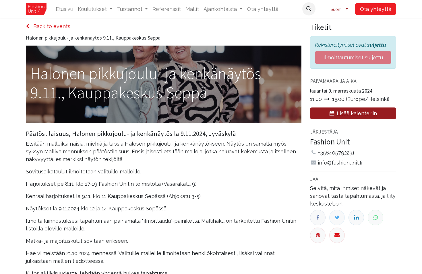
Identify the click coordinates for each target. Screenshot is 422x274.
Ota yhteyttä (375, 9)
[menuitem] (64, 9)
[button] (308, 8)
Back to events (51, 26)
